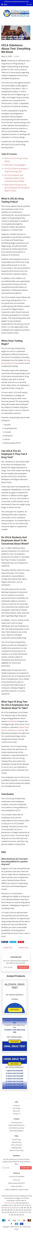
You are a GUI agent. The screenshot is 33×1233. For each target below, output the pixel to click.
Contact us (16, 1114)
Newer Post (23, 947)
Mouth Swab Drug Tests (16, 1125)
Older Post (8, 947)
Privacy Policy (16, 1139)
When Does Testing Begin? (15, 165)
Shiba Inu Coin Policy (16, 1150)
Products (16, 1106)
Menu (5, 4)
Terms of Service (16, 1145)
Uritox (16, 56)
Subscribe (23, 967)
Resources (16, 1111)
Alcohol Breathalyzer (16, 1131)
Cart (30, 4)
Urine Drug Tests (16, 1122)
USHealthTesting (9, 1203)
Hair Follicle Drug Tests (16, 1128)
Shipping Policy (17, 1148)
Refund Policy (16, 1142)
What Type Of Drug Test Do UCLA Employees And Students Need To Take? (17, 188)
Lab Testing (16, 1108)
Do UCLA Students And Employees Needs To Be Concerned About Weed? (14, 178)
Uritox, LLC (18, 1227)
